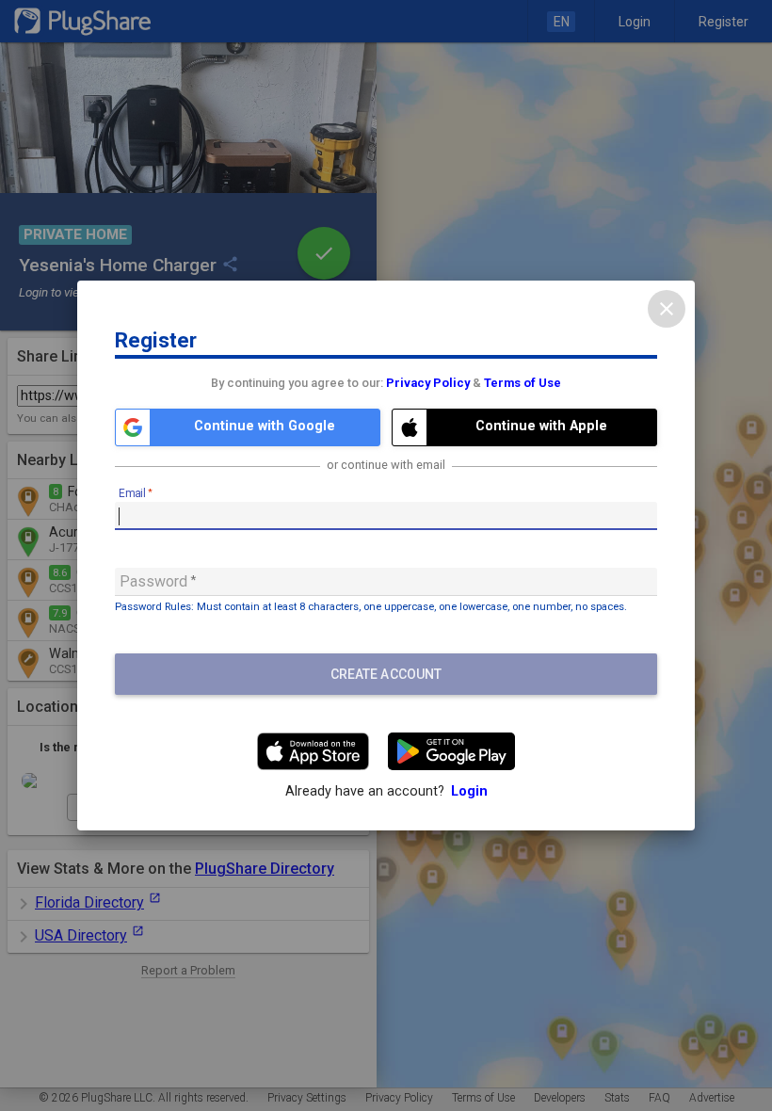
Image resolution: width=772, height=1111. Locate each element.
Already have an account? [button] (386, 791)
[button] (247, 427)
